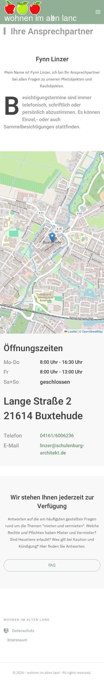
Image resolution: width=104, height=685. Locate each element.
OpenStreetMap (92, 331)
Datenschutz (23, 630)
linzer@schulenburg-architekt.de (62, 449)
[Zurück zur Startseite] (40, 12)
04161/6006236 (57, 435)
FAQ (52, 565)
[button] (98, 12)
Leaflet (72, 331)
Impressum (17, 639)
